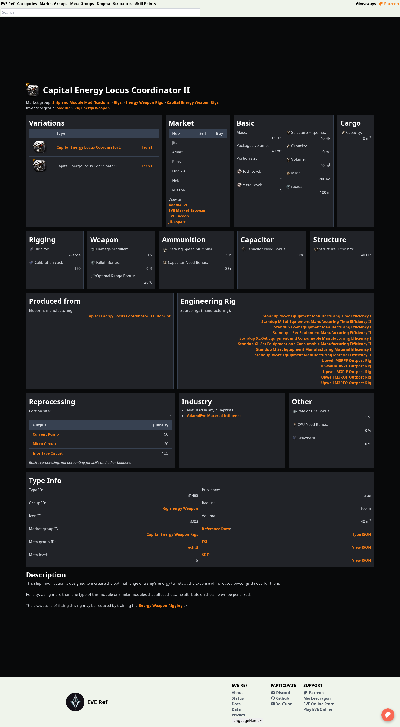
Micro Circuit (44, 443)
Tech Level (251, 171)
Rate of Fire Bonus (313, 411)
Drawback (306, 437)
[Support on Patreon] (387, 714)
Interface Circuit (48, 453)
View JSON (361, 547)
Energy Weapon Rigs (144, 102)
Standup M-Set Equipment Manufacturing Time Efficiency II (316, 321)
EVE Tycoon (179, 216)
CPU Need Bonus (312, 424)
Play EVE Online (317, 709)
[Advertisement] (200, 49)
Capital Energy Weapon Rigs (193, 102)
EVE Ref (7, 3)
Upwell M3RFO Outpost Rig (346, 382)
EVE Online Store (318, 703)
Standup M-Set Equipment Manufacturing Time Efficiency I (317, 316)
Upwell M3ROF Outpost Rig (346, 377)
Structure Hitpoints (308, 132)
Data (236, 709)
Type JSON (361, 534)
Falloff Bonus (107, 262)
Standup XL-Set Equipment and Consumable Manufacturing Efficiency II (304, 343)
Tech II (148, 166)
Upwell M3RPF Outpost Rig (346, 360)
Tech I (147, 147)
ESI (204, 541)
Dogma (103, 3)
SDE (205, 554)
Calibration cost (48, 262)
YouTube (283, 703)
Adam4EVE (178, 204)
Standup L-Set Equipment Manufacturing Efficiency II (322, 332)
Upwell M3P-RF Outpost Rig (346, 366)
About (237, 692)
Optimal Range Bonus (115, 275)
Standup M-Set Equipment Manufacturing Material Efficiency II (313, 354)
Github (282, 698)
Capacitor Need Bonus (187, 262)
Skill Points (145, 3)
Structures (122, 3)
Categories (27, 3)
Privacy (238, 714)
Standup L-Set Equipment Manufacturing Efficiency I (322, 327)
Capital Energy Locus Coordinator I (88, 147)
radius (296, 186)
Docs (236, 703)
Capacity (298, 145)
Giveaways (366, 3)
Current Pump (46, 434)
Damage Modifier (111, 249)
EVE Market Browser (187, 210)
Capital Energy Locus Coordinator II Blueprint (129, 316)
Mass (295, 172)
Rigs (118, 102)
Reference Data (216, 528)
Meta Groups (82, 3)
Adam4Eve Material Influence (214, 415)
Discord (282, 692)
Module (63, 108)
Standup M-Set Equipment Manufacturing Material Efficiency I (313, 349)
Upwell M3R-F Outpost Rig (347, 371)
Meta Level (251, 184)
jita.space (177, 221)
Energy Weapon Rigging (161, 605)
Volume (298, 159)
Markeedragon (317, 698)
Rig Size (41, 249)
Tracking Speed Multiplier (190, 249)
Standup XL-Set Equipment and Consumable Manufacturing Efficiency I (305, 338)
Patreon (391, 3)
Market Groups (53, 3)
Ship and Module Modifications (81, 102)
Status (238, 698)
